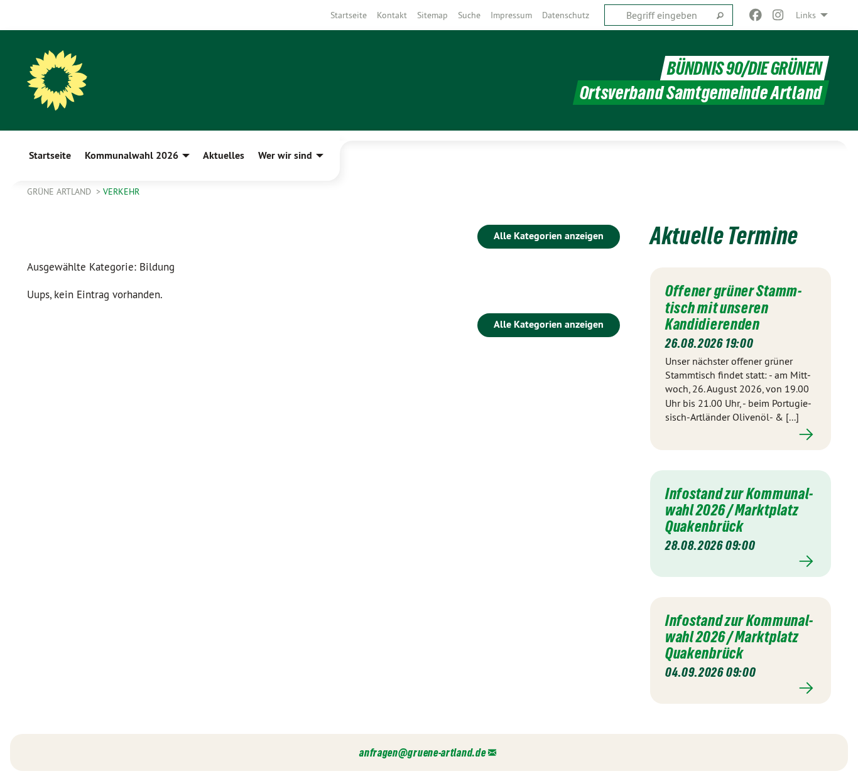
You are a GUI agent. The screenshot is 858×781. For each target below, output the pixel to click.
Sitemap (432, 15)
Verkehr (121, 191)
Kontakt (392, 15)
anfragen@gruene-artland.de (422, 752)
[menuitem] (348, 15)
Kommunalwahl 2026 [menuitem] (131, 155)
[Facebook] (755, 15)
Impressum (511, 15)
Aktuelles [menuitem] (223, 155)
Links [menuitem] (806, 15)
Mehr (740, 434)
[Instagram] (778, 15)
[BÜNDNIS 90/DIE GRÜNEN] (57, 80)
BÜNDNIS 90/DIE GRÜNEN (744, 68)
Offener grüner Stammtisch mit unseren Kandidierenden (733, 307)
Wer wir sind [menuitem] (285, 155)
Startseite (348, 15)
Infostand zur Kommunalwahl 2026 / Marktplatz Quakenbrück (739, 510)
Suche (469, 15)
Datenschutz (565, 15)
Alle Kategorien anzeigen (549, 235)
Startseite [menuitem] (50, 155)
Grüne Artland (60, 191)
